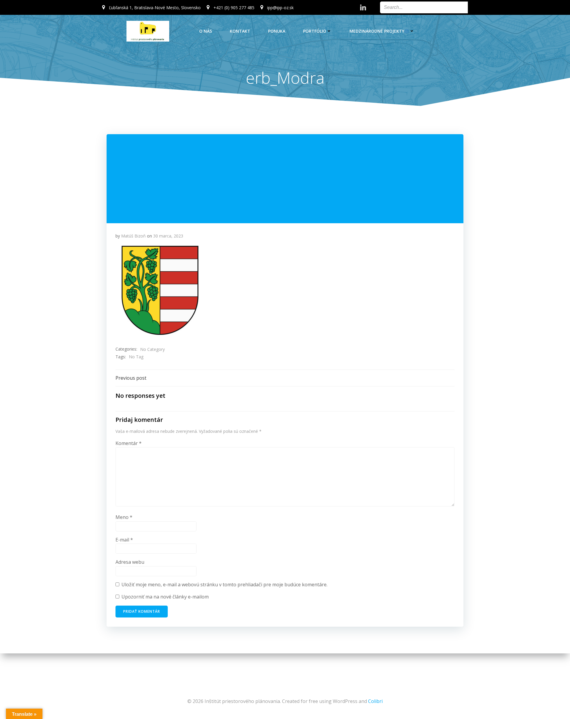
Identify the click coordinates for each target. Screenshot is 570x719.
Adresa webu (129, 562)
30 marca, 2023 (168, 236)
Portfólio (314, 31)
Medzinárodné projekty (376, 31)
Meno (123, 517)
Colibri (375, 701)
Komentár (128, 443)
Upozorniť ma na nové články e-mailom (165, 596)
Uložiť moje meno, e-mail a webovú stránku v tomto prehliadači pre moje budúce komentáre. (224, 584)
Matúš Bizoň (133, 236)
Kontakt (240, 31)
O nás (205, 31)
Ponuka (276, 31)
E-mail (124, 539)
